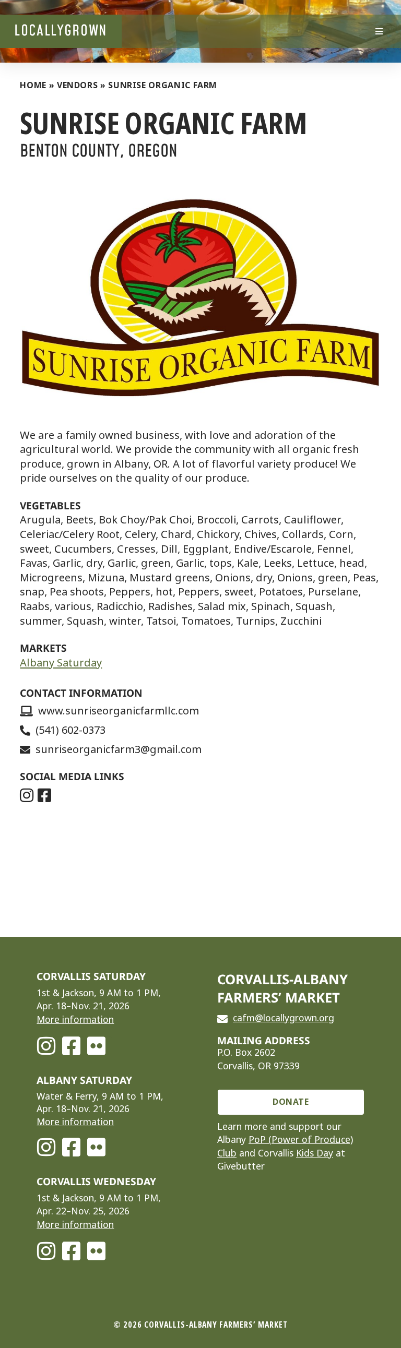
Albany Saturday (61, 663)
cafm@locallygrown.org (283, 1018)
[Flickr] (96, 1045)
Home (33, 85)
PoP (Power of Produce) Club (285, 1146)
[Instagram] (46, 1045)
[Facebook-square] (71, 1045)
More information (75, 1020)
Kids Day (314, 1153)
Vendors (77, 85)
